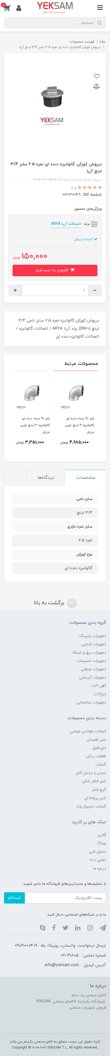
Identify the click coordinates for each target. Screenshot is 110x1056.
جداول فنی (97, 851)
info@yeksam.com (62, 965)
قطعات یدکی (96, 756)
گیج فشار (99, 789)
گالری (102, 835)
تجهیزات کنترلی (93, 644)
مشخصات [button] (85, 478)
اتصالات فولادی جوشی (88, 731)
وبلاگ (101, 843)
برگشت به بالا (50, 603)
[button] (10, 8)
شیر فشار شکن (94, 781)
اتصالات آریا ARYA (66, 223)
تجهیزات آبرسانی (92, 677)
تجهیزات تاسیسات (91, 660)
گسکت (100, 764)
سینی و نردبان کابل (91, 772)
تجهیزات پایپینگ (92, 636)
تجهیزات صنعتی (93, 669)
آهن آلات (98, 685)
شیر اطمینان (96, 739)
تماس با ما (98, 860)
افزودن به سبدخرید (52, 270)
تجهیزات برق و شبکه (89, 652)
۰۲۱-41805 (69, 955)
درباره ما (99, 868)
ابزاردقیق (99, 748)
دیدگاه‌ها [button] (45, 478)
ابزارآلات (99, 694)
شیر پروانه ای (95, 798)
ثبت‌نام (14, 898)
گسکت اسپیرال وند (91, 806)
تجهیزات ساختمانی (91, 702)
